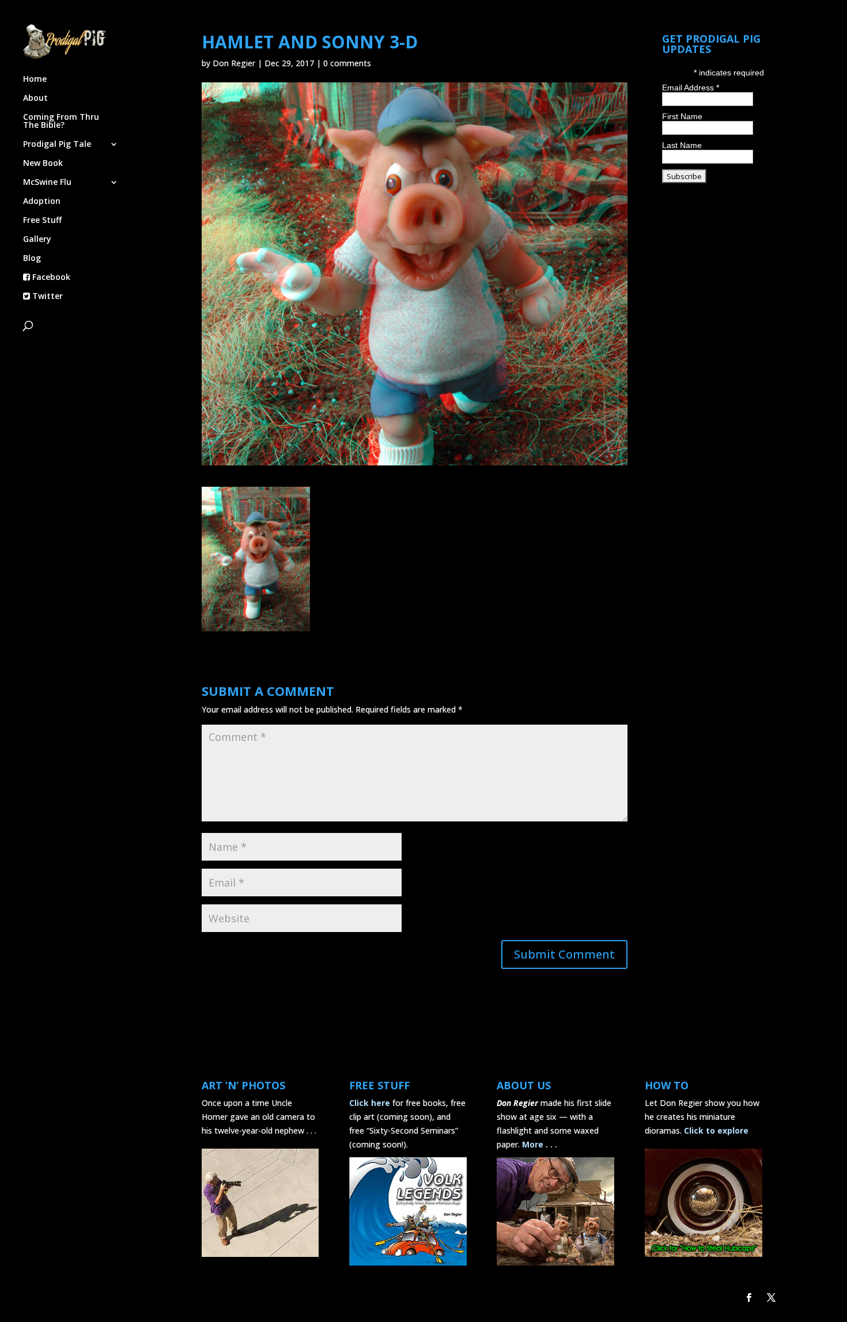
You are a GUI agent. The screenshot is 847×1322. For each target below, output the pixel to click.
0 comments (347, 63)
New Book (43, 163)
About (35, 98)
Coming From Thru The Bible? (61, 121)
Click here (369, 1102)
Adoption (41, 201)
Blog (32, 258)
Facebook (50, 277)
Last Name (682, 145)
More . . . (539, 1144)
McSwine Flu (47, 182)
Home (35, 79)
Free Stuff (42, 220)
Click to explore (716, 1130)
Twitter (46, 296)
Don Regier (234, 63)
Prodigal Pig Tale (57, 144)
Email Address (690, 87)
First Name (682, 116)
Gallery (37, 239)
